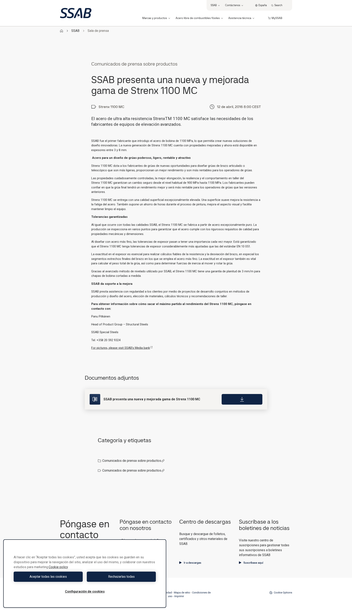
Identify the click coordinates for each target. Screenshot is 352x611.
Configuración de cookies (85, 591)
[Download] (242, 399)
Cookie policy (58, 567)
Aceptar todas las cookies (48, 577)
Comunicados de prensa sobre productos (131, 461)
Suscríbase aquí (253, 562)
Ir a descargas (192, 562)
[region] (84, 573)
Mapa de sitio (182, 592)
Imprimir (179, 596)
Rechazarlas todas (121, 577)
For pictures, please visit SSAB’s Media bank (120, 348)
